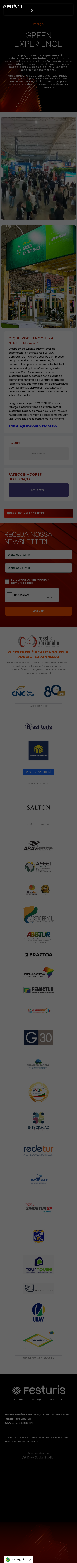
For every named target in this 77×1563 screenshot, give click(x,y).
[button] (71, 6)
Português (19, 1559)
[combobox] (18, 1559)
